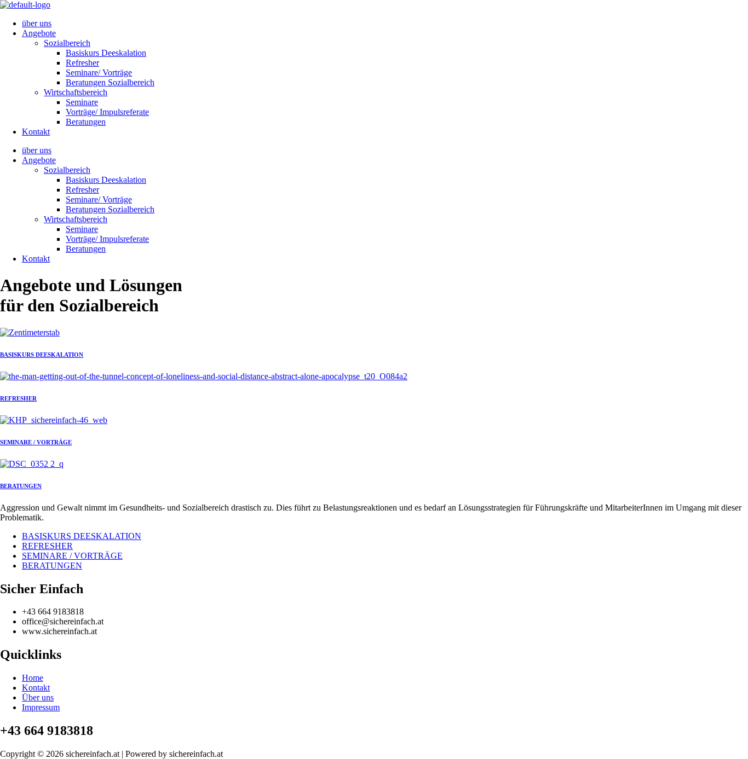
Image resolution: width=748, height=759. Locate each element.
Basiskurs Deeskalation (106, 52)
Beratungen (86, 121)
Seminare (82, 102)
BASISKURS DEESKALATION (41, 354)
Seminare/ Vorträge (99, 72)
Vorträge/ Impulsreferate (107, 112)
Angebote (39, 33)
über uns (36, 23)
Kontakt (36, 131)
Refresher (82, 62)
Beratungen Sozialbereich (110, 82)
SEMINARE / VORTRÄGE (36, 442)
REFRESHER (18, 398)
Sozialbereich (67, 43)
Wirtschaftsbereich (75, 92)
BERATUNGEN (21, 486)
